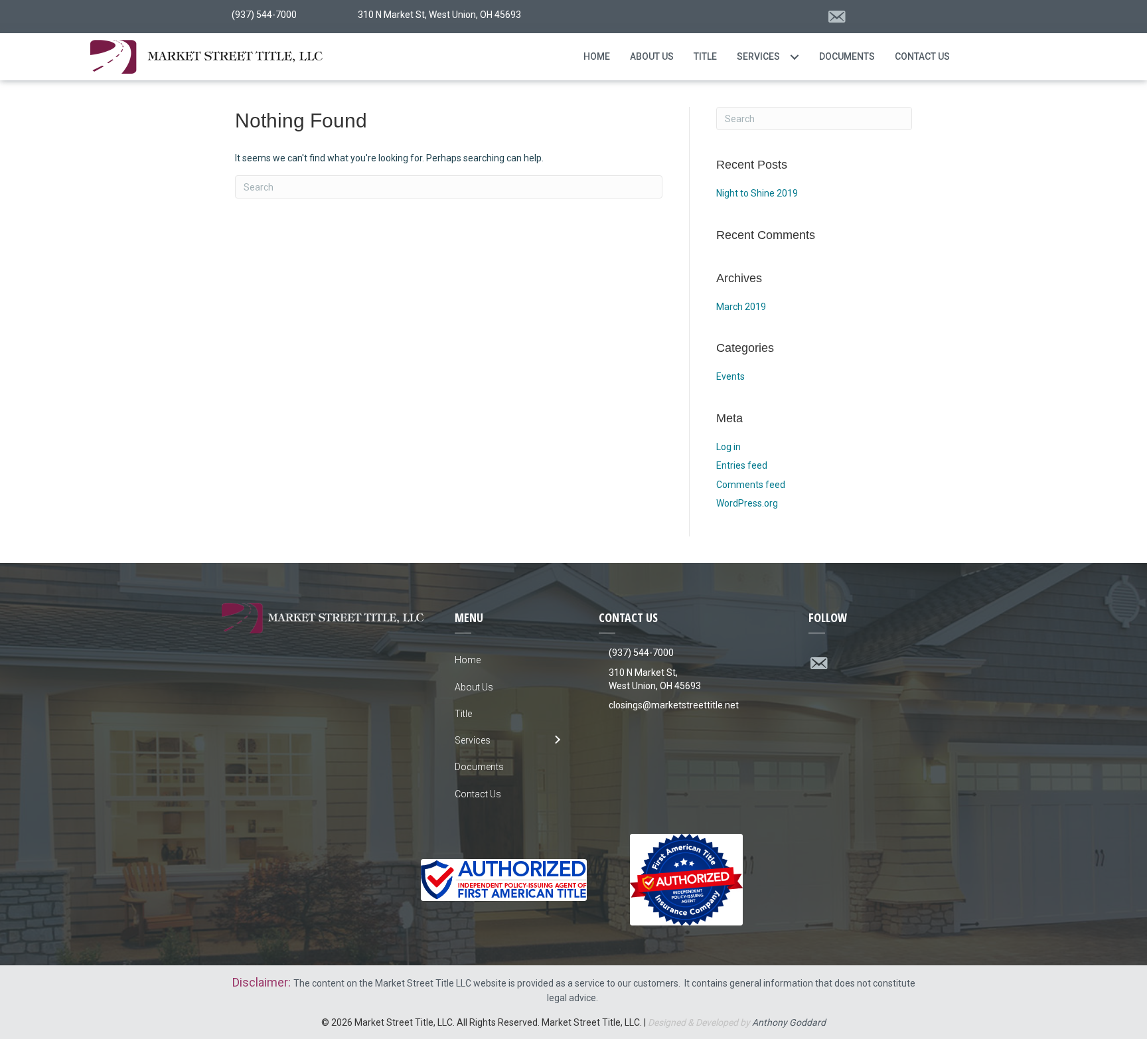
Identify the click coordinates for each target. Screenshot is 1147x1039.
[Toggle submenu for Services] (794, 56)
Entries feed (741, 465)
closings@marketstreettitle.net (674, 705)
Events (730, 376)
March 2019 (741, 306)
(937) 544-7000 (641, 652)
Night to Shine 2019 (757, 193)
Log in (728, 446)
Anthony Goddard (789, 1022)
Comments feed (750, 484)
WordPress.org (747, 503)
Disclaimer (260, 982)
